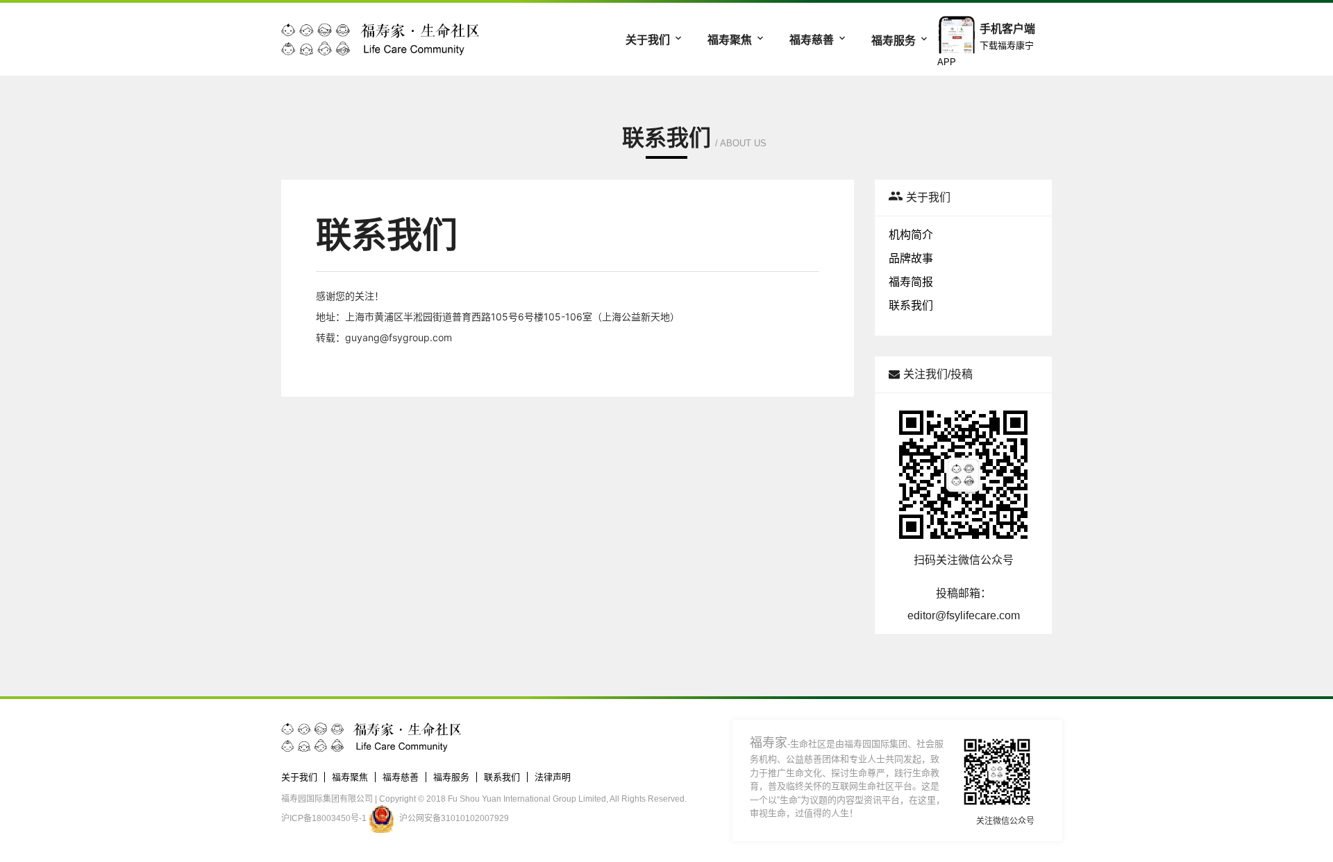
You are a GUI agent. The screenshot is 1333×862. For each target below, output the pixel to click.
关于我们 (649, 40)
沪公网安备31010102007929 (454, 818)
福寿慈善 (813, 40)
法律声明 (553, 777)
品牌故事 (911, 258)
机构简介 (911, 235)
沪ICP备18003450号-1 (324, 818)
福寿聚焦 (731, 40)
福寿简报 (911, 282)
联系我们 (911, 305)
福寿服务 (895, 40)
